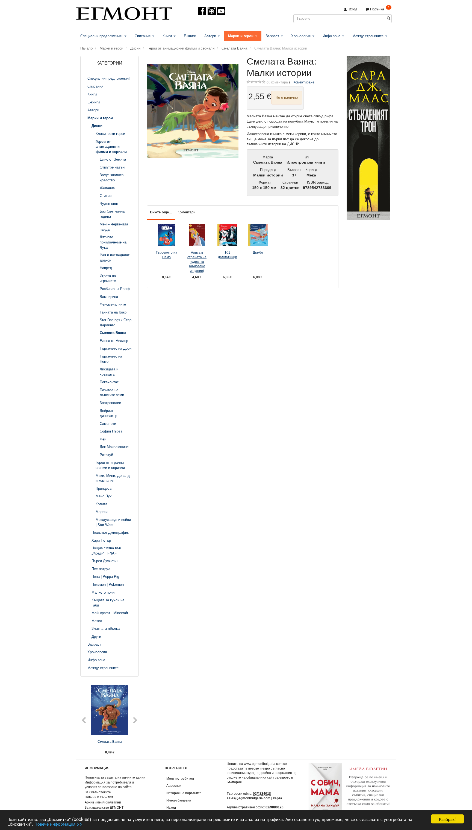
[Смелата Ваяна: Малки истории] (193, 111)
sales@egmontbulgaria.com (248, 798)
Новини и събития (99, 797)
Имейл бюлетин (178, 800)
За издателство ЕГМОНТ (104, 807)
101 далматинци (227, 255)
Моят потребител (180, 778)
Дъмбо (258, 252)
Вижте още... (161, 212)
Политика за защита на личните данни (115, 777)
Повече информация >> (58, 823)
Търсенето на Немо (166, 255)
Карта (277, 798)
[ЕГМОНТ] (124, 12)
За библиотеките (98, 792)
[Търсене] (388, 18)
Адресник (173, 785)
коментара (278, 82)
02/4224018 (262, 793)
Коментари (186, 212)
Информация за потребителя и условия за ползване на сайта (109, 784)
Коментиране (303, 82)
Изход (171, 807)
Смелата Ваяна (110, 741)
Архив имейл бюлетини (103, 802)
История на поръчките (184, 793)
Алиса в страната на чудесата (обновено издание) (196, 261)
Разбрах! (447, 819)
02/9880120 (275, 807)
